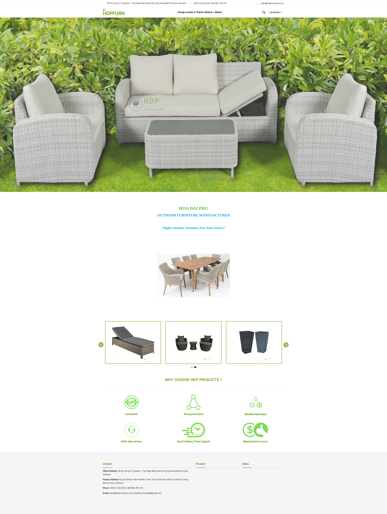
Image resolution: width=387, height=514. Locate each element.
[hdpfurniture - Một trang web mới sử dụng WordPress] (118, 12)
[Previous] (101, 344)
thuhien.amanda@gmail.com (148, 493)
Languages (275, 12)
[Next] (286, 344)
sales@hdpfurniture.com (272, 3)
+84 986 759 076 (219, 3)
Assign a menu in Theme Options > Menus (200, 12)
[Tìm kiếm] (263, 12)
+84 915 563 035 (201, 3)
